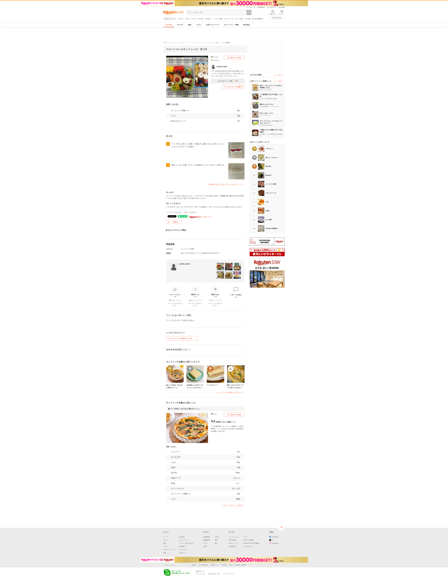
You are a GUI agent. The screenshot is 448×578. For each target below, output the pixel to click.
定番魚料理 (206, 540)
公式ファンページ (212, 25)
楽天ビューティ (234, 543)
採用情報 (224, 565)
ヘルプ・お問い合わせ (186, 543)
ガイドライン (183, 549)
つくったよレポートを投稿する (233, 87)
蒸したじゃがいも (191, 19)
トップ (165, 537)
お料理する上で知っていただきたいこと (225, 184)
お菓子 (205, 546)
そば (236, 19)
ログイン (281, 14)
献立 (190, 25)
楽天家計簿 (261, 7)
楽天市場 (282, 7)
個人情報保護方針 (203, 565)
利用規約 (182, 546)
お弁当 (217, 537)
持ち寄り (201, 19)
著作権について (215, 565)
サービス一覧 (200, 574)
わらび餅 (247, 19)
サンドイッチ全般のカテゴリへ (229, 392)
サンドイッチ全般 (213, 43)
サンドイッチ (198, 43)
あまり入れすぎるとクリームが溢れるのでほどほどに (200, 253)
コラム (198, 25)
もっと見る (278, 75)
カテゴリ (180, 25)
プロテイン (181, 19)
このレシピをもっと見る (232, 505)
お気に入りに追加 (235, 57)
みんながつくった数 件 (228, 81)
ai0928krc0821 (184, 264)
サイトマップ (183, 540)
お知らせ (182, 553)
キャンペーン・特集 (231, 25)
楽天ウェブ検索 (248, 540)
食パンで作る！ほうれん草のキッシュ (184, 409)
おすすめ (169, 25)
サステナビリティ (228, 574)
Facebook (275, 537)
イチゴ (173, 116)
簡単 (216, 540)
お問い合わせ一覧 (213, 574)
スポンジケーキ (229, 19)
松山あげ (208, 19)
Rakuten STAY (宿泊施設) (251, 543)
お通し (241, 19)
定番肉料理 (206, 537)
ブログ (245, 537)
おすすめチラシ (272, 7)
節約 (216, 543)
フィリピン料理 (217, 19)
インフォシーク (250, 7)
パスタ (205, 543)
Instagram (275, 543)
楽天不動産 (232, 540)
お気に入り (273, 14)
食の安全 (246, 25)
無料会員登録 (277, 17)
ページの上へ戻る (282, 528)
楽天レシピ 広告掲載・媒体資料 (237, 565)
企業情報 (193, 565)
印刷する (175, 222)
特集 (164, 553)
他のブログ (208, 217)
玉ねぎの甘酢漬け (257, 19)
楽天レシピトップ (169, 43)
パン (189, 43)
